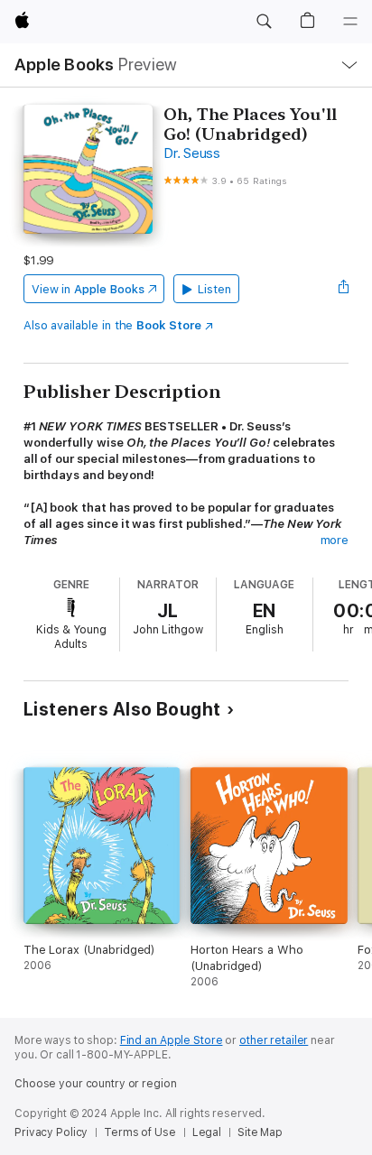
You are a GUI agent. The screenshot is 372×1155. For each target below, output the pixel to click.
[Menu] (350, 21)
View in (88, 289)
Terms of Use (140, 1132)
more (335, 540)
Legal (206, 1132)
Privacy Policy (51, 1132)
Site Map (260, 1132)
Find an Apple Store (171, 1040)
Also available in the (112, 325)
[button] (263, 21)
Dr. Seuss (191, 153)
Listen (214, 289)
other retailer (273, 1040)
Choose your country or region (95, 1083)
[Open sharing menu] (343, 288)
